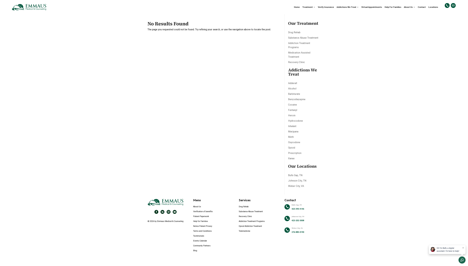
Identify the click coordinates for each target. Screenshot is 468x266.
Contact (422, 7)
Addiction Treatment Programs (252, 221)
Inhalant (292, 126)
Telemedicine (244, 231)
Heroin (291, 115)
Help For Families (393, 7)
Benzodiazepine (296, 99)
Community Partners (201, 246)
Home (297, 7)
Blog (195, 250)
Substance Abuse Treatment (303, 37)
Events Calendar (200, 241)
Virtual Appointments (371, 7)
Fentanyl (292, 110)
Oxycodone (294, 142)
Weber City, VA (296, 186)
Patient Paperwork (201, 216)
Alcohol (292, 88)
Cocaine (292, 104)
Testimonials (198, 236)
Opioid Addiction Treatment (250, 226)
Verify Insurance (326, 7)
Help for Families (200, 221)
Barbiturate (294, 93)
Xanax (291, 158)
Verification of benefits (203, 211)
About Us (408, 7)
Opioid (291, 147)
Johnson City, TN (297, 180)
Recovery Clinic (296, 62)
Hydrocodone (295, 120)
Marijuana (293, 131)
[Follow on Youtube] (175, 212)
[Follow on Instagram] (169, 212)
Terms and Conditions (202, 231)
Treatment (307, 7)
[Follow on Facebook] (156, 212)
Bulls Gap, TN (295, 175)
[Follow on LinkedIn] (162, 212)
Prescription (294, 153)
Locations (433, 7)
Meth (291, 136)
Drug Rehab (294, 32)
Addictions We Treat (346, 7)
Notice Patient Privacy (202, 226)
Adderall (292, 83)
